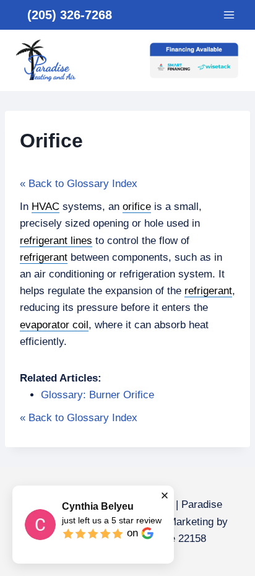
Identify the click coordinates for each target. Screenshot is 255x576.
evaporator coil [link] (54, 325)
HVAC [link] (45, 206)
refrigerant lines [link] (56, 241)
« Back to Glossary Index (78, 184)
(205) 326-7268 (69, 15)
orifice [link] (137, 206)
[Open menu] (228, 14)
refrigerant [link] (43, 257)
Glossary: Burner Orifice (97, 395)
